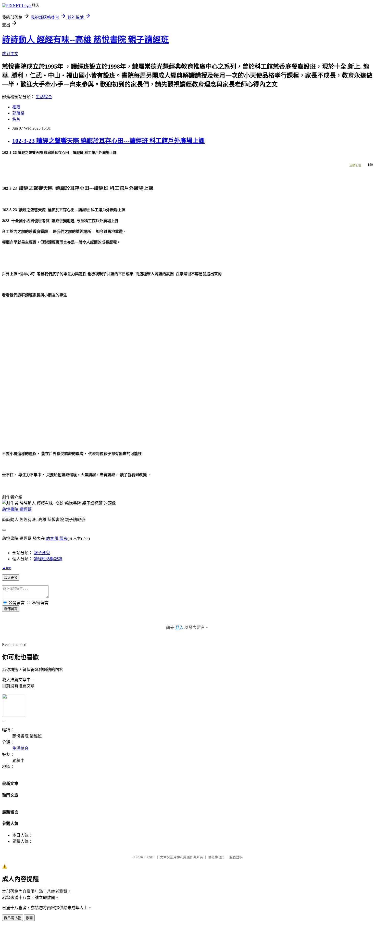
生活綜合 (44, 97)
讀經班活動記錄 (48, 559)
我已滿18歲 (12, 918)
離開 (29, 918)
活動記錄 (355, 165)
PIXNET (149, 857)
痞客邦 (52, 538)
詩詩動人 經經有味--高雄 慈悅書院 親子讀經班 (85, 39)
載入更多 (10, 578)
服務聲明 (236, 857)
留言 (63, 538)
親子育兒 (42, 553)
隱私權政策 (216, 857)
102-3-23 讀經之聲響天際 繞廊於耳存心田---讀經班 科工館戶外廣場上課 (108, 140)
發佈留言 (10, 609)
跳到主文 (10, 54)
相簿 (16, 107)
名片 (16, 119)
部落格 (18, 113)
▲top (6, 568)
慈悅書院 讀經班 (17, 509)
